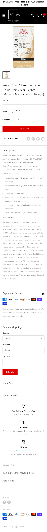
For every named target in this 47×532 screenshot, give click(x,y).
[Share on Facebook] (28, 139)
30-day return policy (23, 450)
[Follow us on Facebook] (4, 502)
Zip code (6, 356)
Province (6, 344)
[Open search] (32, 15)
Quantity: (6, 119)
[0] (42, 15)
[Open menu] (4, 16)
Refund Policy (8, 383)
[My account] (37, 15)
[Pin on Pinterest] (33, 139)
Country (6, 333)
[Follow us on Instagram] (9, 502)
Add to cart (23, 128)
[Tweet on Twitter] (38, 139)
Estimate (10, 371)
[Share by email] (42, 139)
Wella (5, 100)
